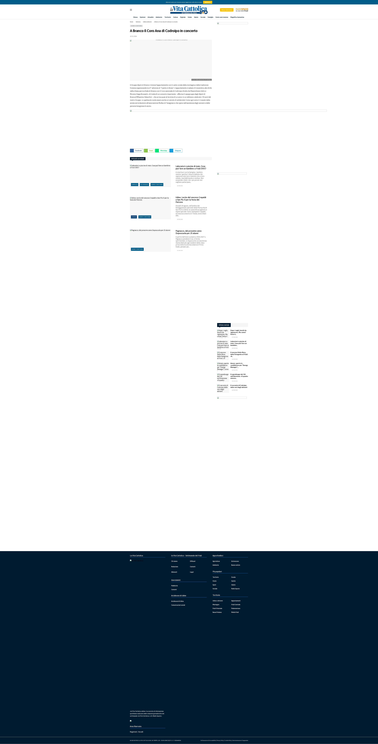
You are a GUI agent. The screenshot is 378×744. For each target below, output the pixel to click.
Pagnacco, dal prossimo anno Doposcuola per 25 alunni (189, 232)
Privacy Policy (220, 740)
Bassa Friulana (217, 612)
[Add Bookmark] (211, 36)
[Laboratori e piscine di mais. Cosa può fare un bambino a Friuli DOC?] (150, 176)
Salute (233, 585)
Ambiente (216, 565)
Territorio (216, 577)
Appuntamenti (235, 601)
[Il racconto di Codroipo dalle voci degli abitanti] (223, 388)
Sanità (233, 581)
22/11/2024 (133, 36)
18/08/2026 (180, 219)
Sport (214, 585)
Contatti (192, 566)
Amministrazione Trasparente (240, 740)
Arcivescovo (235, 561)
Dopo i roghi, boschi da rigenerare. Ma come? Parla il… (238, 332)
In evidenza (144, 184)
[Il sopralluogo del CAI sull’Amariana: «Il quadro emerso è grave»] (223, 377)
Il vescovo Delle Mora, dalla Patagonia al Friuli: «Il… (239, 354)
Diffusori (192, 561)
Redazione (174, 566)
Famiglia (135, 184)
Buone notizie (235, 565)
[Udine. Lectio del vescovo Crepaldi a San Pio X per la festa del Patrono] (150, 208)
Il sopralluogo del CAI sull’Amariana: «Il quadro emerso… (239, 376)
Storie (214, 581)
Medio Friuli (235, 612)
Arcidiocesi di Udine (177, 601)
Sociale (215, 588)
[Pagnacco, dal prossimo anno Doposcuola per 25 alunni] (150, 240)
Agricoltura (216, 561)
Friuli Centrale (235, 604)
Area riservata (227, 10)
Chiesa (134, 217)
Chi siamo (174, 561)
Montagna (216, 604)
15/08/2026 (180, 250)
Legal (192, 572)
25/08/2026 (235, 370)
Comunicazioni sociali (178, 605)
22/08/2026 (235, 390)
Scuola (233, 577)
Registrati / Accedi (136, 732)
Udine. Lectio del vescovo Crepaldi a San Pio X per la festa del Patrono (191, 199)
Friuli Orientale (217, 608)
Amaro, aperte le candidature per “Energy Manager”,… (239, 365)
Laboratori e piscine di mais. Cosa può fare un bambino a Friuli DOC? (191, 167)
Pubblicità (174, 586)
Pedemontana (235, 608)
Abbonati (208, 2)
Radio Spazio (235, 588)
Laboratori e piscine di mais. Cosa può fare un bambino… (238, 343)
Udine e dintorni (136, 25)
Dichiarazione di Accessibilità (208, 740)
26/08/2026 (180, 185)
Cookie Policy (228, 740)
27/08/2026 (235, 337)
